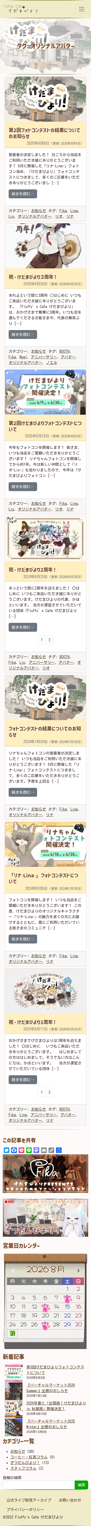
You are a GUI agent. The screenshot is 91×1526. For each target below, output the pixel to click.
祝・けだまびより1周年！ (32, 1022)
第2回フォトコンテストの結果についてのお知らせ (44, 133)
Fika (63, 211)
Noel (23, 357)
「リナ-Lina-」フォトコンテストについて (43, 878)
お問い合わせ (70, 1500)
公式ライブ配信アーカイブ (29, 1500)
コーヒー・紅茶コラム (29, 1457)
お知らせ (38, 211)
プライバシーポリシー (25, 1509)
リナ (70, 216)
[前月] (12, 1271)
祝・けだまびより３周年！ (33, 276)
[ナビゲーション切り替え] (81, 9)
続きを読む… (24, 194)
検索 (81, 1485)
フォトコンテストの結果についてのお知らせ (45, 731)
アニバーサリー (44, 357)
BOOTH (65, 351)
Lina (74, 211)
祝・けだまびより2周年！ (32, 569)
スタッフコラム (23, 1468)
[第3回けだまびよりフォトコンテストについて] (13, 1373)
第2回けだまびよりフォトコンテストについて (45, 426)
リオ (59, 216)
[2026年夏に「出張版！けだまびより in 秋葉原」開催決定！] (13, 1409)
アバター (68, 357)
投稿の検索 (12, 1478)
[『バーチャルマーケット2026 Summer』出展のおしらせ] (13, 1391)
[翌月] (78, 1271)
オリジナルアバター (34, 216)
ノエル (51, 363)
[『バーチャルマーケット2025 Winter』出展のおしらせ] (13, 1427)
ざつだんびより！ (25, 1463)
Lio (11, 216)
